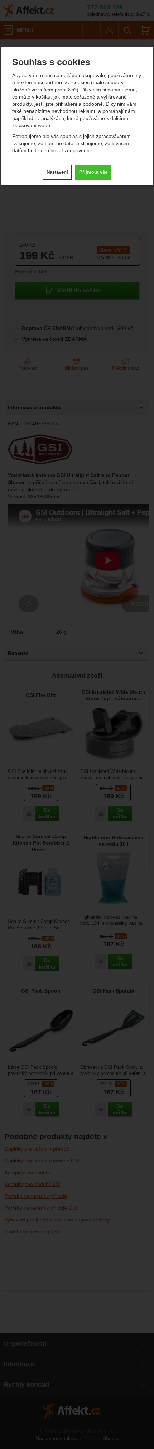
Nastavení (57, 172)
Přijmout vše (93, 172)
